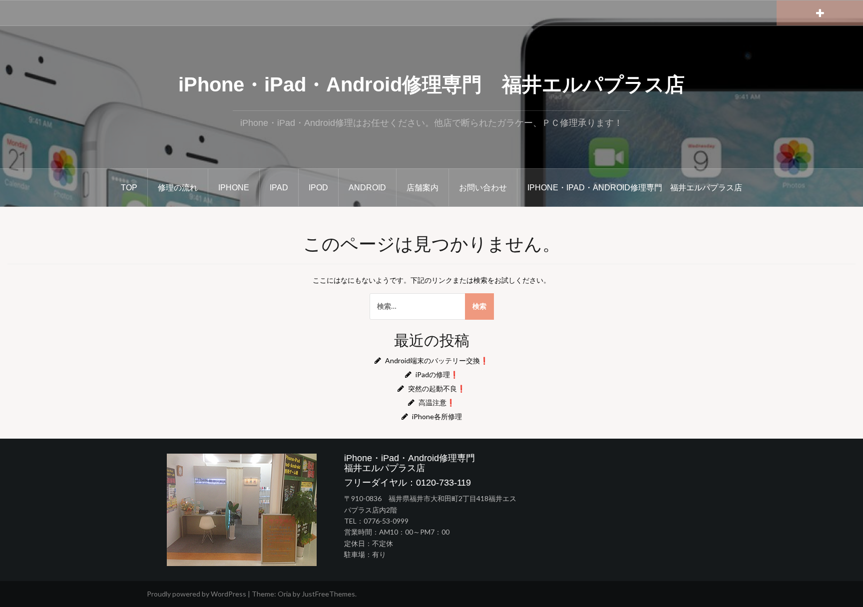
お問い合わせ (483, 187)
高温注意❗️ (437, 402)
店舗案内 (422, 187)
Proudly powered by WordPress (196, 594)
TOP (129, 187)
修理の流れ (178, 187)
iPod (318, 187)
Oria (284, 594)
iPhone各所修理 (437, 416)
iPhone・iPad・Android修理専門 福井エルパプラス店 (431, 84)
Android (367, 187)
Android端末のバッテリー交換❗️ (436, 360)
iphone (233, 187)
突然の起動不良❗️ (436, 388)
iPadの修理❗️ (437, 374)
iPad (279, 187)
